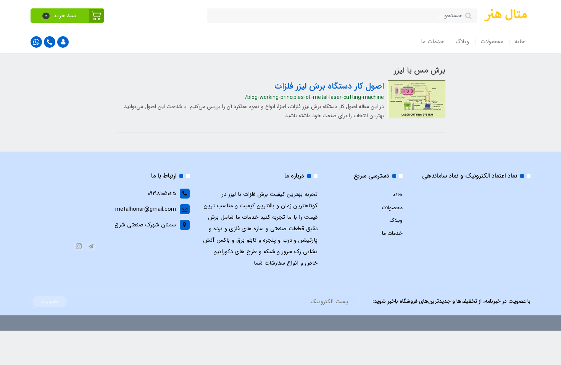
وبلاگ (462, 41)
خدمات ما (432, 41)
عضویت (49, 301)
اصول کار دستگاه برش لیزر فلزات (329, 86)
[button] (67, 15)
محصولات (491, 41)
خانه (520, 41)
